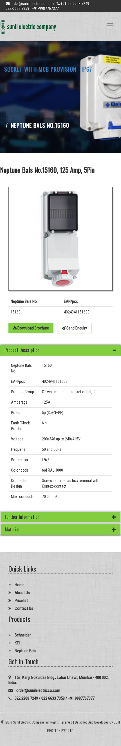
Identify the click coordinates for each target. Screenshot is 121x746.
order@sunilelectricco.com (32, 3)
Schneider (22, 635)
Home (19, 584)
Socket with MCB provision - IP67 (48, 69)
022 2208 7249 (26, 698)
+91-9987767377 (45, 8)
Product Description (22, 350)
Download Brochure (33, 328)
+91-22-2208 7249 (74, 3)
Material (12, 529)
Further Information (22, 516)
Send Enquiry (76, 328)
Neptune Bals (25, 650)
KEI (17, 642)
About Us (22, 592)
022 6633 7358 (53, 698)
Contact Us (23, 608)
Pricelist (21, 600)
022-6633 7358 (17, 8)
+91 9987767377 (81, 698)
